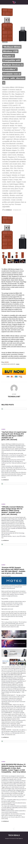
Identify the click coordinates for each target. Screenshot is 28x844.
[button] (1, 2)
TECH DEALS (14, 835)
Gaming (5, 42)
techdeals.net (14, 396)
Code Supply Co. (19, 838)
